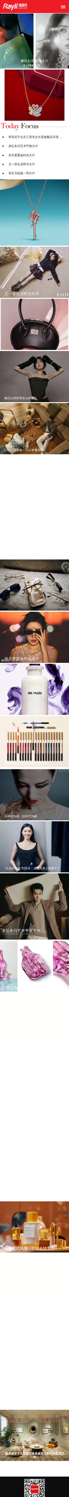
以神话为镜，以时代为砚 (20, 816)
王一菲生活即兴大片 (21, 164)
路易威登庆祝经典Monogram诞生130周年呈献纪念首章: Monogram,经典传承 (34, 1142)
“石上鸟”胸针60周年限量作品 (29, 988)
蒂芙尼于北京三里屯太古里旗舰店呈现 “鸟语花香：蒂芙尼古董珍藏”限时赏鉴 (36, 137)
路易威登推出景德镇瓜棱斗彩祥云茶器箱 (30, 1404)
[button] (30, 65)
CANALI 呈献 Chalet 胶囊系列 (23, 450)
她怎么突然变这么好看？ (20, 398)
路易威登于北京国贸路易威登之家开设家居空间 (34, 1455)
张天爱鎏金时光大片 (21, 155)
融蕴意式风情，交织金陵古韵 (29, 1248)
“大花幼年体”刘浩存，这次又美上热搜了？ (32, 868)
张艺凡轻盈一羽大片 (21, 173)
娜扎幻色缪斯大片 (15, 554)
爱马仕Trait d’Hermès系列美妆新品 (26, 763)
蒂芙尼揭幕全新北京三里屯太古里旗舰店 (30, 1196)
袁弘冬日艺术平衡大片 (23, 146)
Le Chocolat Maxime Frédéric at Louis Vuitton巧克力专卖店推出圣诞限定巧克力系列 (34, 1351)
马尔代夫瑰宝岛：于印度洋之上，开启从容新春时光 (34, 1090)
